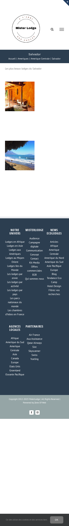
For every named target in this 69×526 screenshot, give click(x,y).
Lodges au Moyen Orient (15, 260)
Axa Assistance (34, 338)
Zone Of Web (40, 402)
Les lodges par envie (14, 276)
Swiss (34, 355)
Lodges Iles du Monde (14, 268)
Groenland (14, 370)
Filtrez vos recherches (54, 292)
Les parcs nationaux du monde (15, 302)
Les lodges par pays (14, 292)
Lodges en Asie (15, 245)
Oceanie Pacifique (14, 374)
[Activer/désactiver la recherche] (52, 29)
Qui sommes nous (34, 278)
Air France (34, 334)
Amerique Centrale (54, 251)
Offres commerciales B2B (34, 270)
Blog (54, 274)
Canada (15, 358)
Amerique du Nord (54, 257)
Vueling (34, 359)
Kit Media (34, 262)
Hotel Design (54, 286)
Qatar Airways (34, 342)
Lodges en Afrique (15, 241)
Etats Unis (15, 366)
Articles (54, 241)
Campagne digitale (34, 244)
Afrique (54, 245)
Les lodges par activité (14, 284)
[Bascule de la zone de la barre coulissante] (66, 3)
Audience (34, 238)
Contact (34, 258)
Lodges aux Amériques (15, 251)
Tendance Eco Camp (54, 280)
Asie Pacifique (54, 266)
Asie (15, 354)
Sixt (34, 346)
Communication (34, 250)
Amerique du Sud (54, 262)
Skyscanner (34, 351)
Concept (34, 254)
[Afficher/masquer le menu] (62, 29)
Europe (54, 270)
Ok (56, 520)
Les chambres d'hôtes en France (14, 312)
